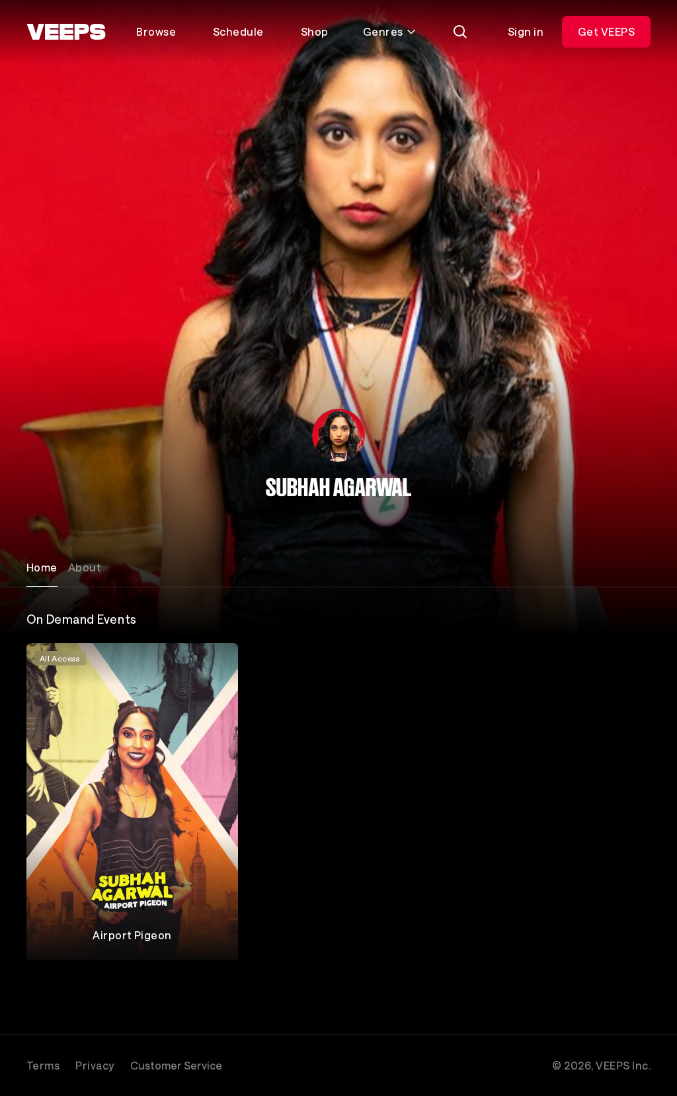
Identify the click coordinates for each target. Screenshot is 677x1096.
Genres (383, 31)
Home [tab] (42, 567)
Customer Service (176, 1065)
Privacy (94, 1065)
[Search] (460, 32)
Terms (43, 1065)
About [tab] (84, 567)
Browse (156, 31)
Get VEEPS (606, 31)
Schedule (238, 31)
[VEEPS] (66, 32)
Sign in (525, 31)
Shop (315, 31)
